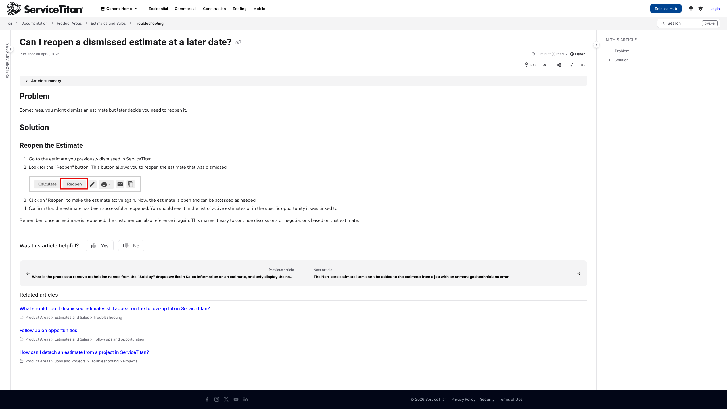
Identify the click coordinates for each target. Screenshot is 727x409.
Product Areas (69, 23)
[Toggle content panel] (596, 44)
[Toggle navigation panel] (10, 49)
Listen (580, 54)
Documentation (34, 23)
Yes (105, 246)
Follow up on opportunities (48, 330)
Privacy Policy (463, 399)
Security (487, 399)
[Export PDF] (571, 65)
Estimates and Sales (108, 23)
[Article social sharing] (558, 65)
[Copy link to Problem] (58, 96)
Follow (538, 65)
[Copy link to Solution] (58, 128)
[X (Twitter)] (226, 399)
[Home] (45, 8)
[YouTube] (236, 399)
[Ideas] (691, 8)
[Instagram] (216, 399)
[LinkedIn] (245, 399)
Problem (622, 51)
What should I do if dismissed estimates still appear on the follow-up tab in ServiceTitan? (115, 308)
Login (715, 8)
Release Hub (666, 8)
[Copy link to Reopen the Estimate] (92, 146)
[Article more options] (582, 65)
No (136, 246)
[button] (688, 23)
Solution (622, 60)
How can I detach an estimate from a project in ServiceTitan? (84, 352)
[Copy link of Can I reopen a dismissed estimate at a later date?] (238, 42)
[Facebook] (207, 399)
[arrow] (609, 60)
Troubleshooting (149, 23)
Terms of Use (511, 399)
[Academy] (700, 8)
